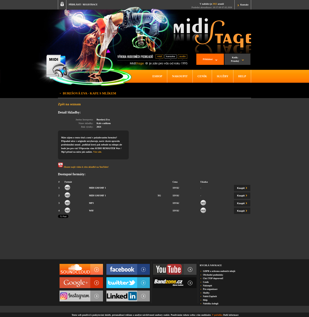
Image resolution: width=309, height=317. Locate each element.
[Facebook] (128, 269)
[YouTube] (175, 269)
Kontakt (244, 5)
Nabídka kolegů (210, 303)
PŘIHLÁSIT (75, 4)
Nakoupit (207, 285)
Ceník (206, 282)
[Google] (81, 282)
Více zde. (97, 152)
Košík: (235, 59)
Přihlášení (208, 59)
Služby (206, 293)
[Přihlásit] (62, 4)
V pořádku (217, 315)
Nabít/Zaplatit (210, 296)
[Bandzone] (175, 282)
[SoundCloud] (81, 269)
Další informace (231, 315)
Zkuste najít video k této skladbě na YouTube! (86, 167)
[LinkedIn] (128, 296)
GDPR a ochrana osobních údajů (219, 271)
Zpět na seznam (69, 104)
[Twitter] (128, 282)
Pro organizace (210, 289)
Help (205, 300)
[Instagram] (81, 296)
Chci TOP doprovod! (213, 278)
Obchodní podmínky (213, 275)
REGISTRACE (90, 4)
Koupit (241, 188)
